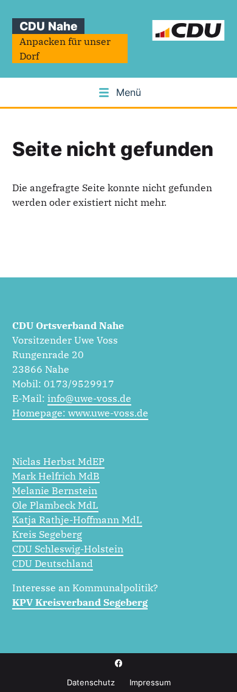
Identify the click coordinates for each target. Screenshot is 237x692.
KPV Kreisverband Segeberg (80, 602)
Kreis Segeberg (47, 534)
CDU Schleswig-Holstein (67, 549)
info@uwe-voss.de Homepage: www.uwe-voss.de (80, 405)
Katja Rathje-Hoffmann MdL (77, 520)
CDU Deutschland (52, 563)
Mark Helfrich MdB (56, 476)
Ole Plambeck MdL (55, 505)
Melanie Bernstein (54, 490)
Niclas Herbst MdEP (58, 461)
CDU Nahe (48, 26)
